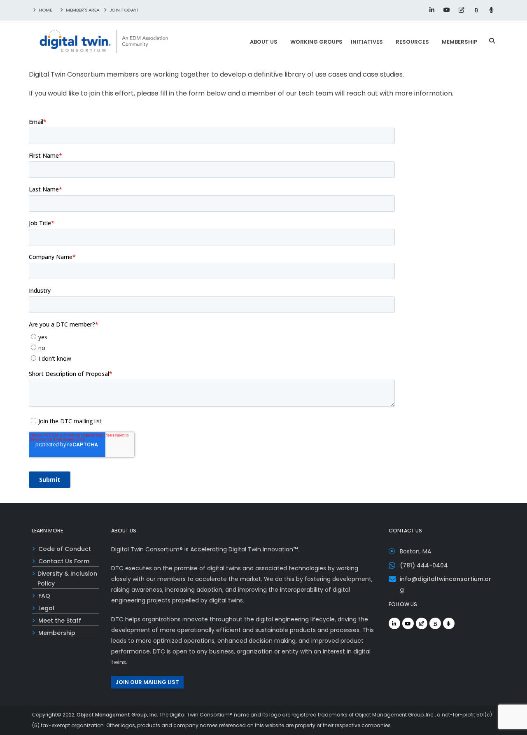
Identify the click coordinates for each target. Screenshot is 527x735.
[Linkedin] (432, 10)
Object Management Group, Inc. (117, 714)
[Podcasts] (491, 10)
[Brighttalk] (476, 10)
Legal (46, 608)
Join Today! (123, 10)
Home (45, 10)
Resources (412, 42)
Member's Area (82, 10)
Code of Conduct (64, 549)
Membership (459, 42)
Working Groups (316, 42)
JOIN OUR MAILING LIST (147, 682)
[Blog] (461, 10)
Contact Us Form (63, 561)
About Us (263, 42)
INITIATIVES (367, 42)
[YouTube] (446, 10)
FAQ (44, 596)
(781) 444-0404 (424, 565)
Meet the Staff (59, 620)
